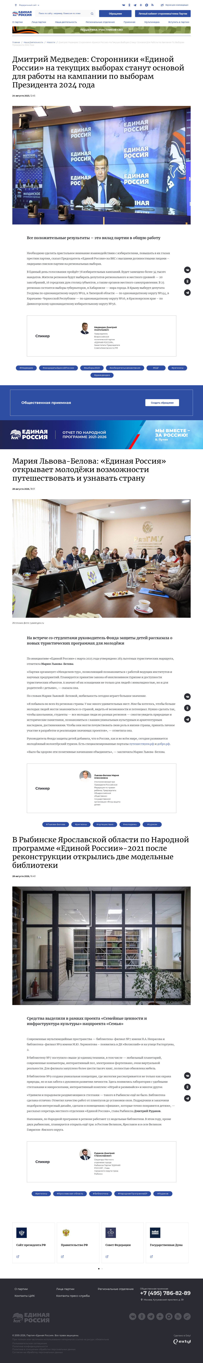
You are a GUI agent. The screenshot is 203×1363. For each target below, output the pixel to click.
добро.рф (163, 744)
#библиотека (100, 1193)
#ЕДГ (156, 368)
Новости (51, 42)
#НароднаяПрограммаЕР (132, 1193)
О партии (17, 22)
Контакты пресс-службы (73, 1296)
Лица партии (39, 22)
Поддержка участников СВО (101, 29)
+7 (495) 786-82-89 (165, 1293)
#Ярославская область (70, 1193)
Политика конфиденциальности (30, 1346)
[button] (98, 1268)
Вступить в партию (178, 22)
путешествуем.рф (141, 744)
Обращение (115, 13)
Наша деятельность (66, 22)
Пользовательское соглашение (29, 1343)
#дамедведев (102, 375)
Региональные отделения (100, 22)
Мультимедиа (151, 22)
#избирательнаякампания (125, 368)
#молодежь (130, 824)
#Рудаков (162, 1193)
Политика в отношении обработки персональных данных (43, 1349)
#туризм (152, 824)
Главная (16, 42)
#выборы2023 (92, 368)
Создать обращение (162, 402)
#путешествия (105, 824)
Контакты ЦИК (25, 1296)
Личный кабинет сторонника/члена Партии (163, 13)
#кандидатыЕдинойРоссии (58, 368)
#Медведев (26, 368)
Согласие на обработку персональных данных (37, 1352)
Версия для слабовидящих (176, 5)
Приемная (129, 22)
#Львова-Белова (55, 824)
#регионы (177, 368)
